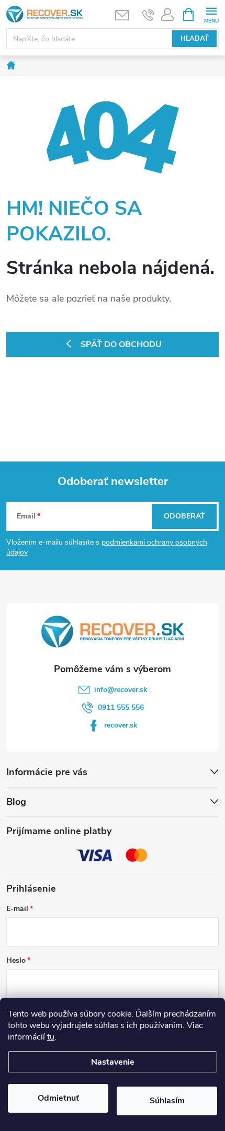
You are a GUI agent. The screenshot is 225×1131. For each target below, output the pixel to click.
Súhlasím (167, 1100)
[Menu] (211, 14)
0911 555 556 (121, 707)
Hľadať (195, 38)
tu (50, 1037)
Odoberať (184, 516)
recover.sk (121, 725)
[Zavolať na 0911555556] (148, 14)
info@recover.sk (121, 690)
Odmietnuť (58, 1098)
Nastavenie (112, 1062)
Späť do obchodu (121, 344)
